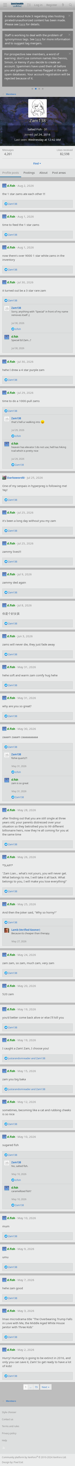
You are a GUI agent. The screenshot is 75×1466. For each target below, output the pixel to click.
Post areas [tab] (59, 172)
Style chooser (9, 1412)
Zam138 (16, 308)
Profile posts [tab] (10, 172)
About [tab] (43, 172)
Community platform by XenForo (34, 1457)
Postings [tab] (29, 172)
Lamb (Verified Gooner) (25, 930)
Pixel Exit (18, 1462)
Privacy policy (9, 1433)
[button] (28, 5)
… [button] (31, 1387)
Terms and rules (10, 1426)
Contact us (7, 1419)
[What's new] (63, 5)
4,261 (8, 154)
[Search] (70, 5)
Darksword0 (16, 477)
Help (4, 1440)
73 (36, 1387)
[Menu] (5, 5)
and (26, 1058)
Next (44, 1387)
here (22, 24)
